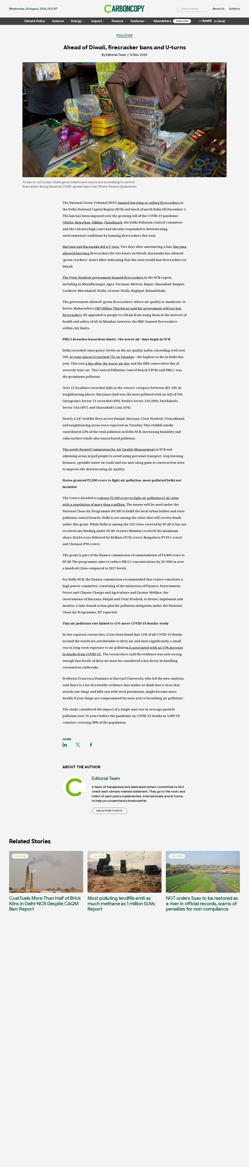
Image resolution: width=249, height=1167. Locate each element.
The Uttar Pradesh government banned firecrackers (103, 277)
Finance (117, 21)
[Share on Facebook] (91, 745)
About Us (218, 8)
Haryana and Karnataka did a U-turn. (91, 247)
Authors (234, 8)
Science (58, 21)
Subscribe (182, 21)
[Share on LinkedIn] (65, 745)
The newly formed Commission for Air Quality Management (109, 449)
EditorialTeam (116, 55)
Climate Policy (34, 21)
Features (137, 21)
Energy (76, 21)
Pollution (124, 35)
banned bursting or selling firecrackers (149, 203)
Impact (96, 21)
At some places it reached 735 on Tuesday (101, 357)
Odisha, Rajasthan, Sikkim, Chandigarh (92, 222)
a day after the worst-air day (107, 363)
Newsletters (163, 21)
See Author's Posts (109, 810)
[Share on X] (78, 745)
